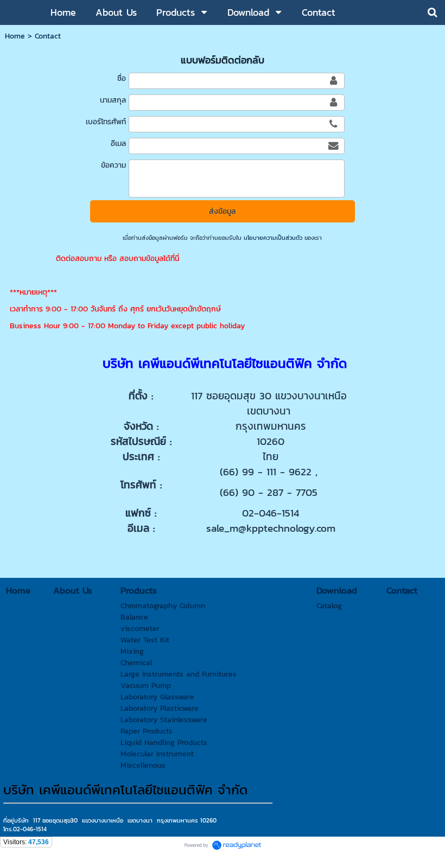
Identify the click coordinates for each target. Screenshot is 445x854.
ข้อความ (113, 165)
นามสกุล (113, 100)
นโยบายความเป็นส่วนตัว (273, 237)
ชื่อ (121, 78)
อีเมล (118, 143)
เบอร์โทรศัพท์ (106, 122)
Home (15, 36)
